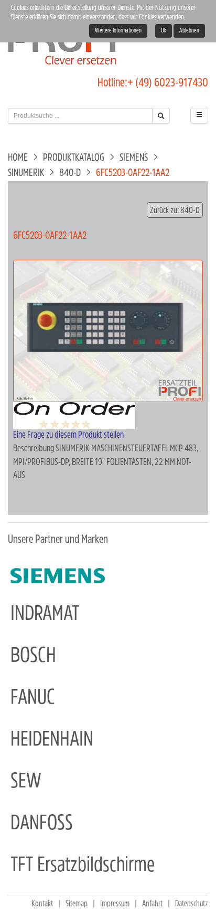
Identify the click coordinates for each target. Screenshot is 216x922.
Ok (163, 31)
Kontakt (42, 904)
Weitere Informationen (118, 31)
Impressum (114, 904)
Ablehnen (189, 31)
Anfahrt (152, 904)
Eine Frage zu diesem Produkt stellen (68, 435)
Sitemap (77, 904)
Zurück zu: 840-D (175, 210)
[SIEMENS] (57, 576)
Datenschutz (191, 904)
